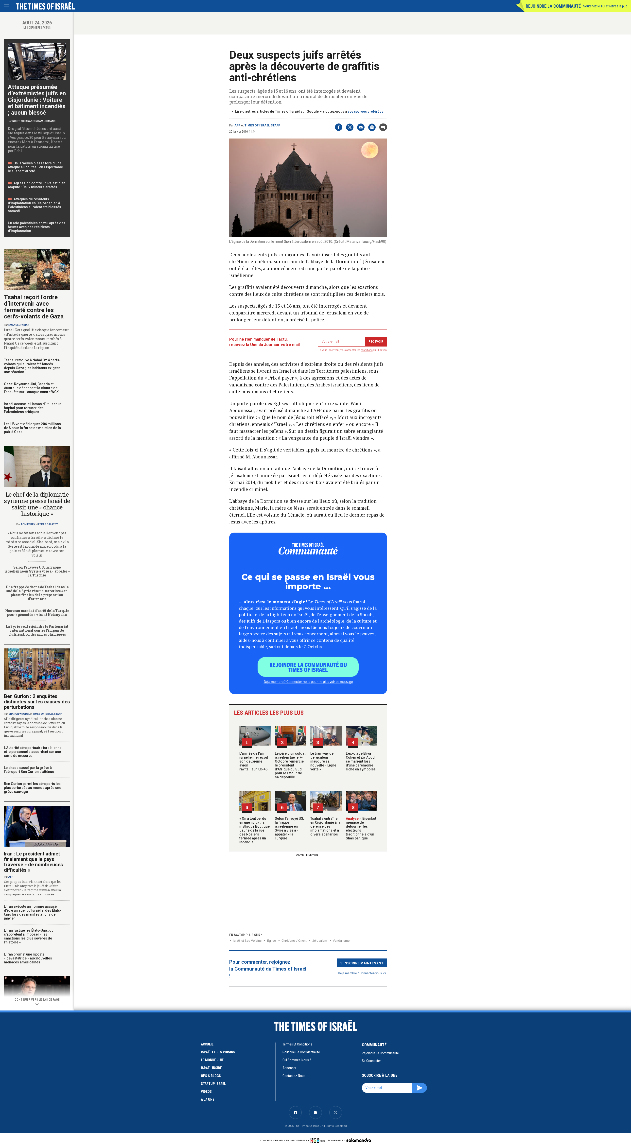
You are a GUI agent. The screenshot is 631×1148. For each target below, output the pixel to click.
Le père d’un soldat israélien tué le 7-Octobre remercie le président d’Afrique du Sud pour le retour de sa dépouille (290, 765)
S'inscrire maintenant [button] (362, 963)
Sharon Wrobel (19, 714)
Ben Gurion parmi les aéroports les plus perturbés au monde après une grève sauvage (32, 788)
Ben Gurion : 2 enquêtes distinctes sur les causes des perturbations (37, 701)
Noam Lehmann (45, 121)
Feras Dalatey (48, 524)
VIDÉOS (206, 1092)
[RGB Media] (319, 1140)
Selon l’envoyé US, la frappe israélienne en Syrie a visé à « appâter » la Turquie (289, 828)
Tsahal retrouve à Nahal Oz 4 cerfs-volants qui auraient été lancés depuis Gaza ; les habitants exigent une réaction (32, 366)
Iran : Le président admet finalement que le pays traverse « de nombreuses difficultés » (33, 862)
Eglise (271, 940)
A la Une (207, 1099)
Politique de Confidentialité (301, 1052)
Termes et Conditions (297, 1044)
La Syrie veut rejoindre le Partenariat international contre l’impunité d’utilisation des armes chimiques (37, 630)
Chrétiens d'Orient (294, 940)
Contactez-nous (293, 1076)
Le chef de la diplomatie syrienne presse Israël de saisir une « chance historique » (37, 504)
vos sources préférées (365, 111)
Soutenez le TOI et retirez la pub (605, 6)
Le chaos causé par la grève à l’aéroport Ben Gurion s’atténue (29, 770)
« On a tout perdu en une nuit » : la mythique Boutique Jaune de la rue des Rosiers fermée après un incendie (254, 830)
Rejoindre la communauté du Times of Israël (308, 667)
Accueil (207, 1044)
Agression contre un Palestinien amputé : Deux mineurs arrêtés (36, 185)
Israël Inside (211, 1068)
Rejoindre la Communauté (553, 6)
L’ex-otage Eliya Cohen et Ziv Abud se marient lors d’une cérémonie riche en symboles (361, 761)
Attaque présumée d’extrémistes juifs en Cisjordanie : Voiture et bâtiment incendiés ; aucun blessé (37, 100)
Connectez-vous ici (373, 973)
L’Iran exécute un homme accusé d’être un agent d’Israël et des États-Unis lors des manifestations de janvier (32, 912)
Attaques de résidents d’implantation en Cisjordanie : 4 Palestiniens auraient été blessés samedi (34, 205)
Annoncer (289, 1068)
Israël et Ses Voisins (247, 940)
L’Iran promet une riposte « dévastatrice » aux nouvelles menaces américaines (28, 958)
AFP (237, 125)
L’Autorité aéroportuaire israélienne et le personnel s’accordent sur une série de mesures (32, 752)
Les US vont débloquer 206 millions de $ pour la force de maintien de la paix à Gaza (32, 428)
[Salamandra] (358, 1140)
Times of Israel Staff (262, 125)
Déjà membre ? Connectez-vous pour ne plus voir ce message (308, 681)
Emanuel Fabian (18, 325)
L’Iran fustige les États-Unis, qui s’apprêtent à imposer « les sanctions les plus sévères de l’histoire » (29, 936)
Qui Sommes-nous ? (296, 1060)
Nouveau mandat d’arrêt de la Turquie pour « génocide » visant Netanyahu (37, 612)
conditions (367, 350)
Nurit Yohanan (22, 121)
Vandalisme (341, 940)
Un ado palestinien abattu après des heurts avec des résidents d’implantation (36, 227)
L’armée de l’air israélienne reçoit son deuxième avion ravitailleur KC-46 (253, 761)
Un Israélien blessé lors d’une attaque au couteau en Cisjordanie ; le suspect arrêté (36, 167)
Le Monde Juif (212, 1060)
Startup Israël (213, 1084)
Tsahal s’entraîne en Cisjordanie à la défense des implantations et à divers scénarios (325, 826)
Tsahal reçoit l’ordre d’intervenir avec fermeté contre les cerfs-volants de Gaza (34, 307)
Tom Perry (28, 524)
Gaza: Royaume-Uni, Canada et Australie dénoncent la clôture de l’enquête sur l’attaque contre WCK (31, 388)
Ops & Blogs (211, 1076)
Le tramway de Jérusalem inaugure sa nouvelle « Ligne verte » (323, 761)
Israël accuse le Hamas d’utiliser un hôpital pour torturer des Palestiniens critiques (33, 408)
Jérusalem (319, 940)
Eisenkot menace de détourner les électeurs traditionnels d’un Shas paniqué (361, 828)
